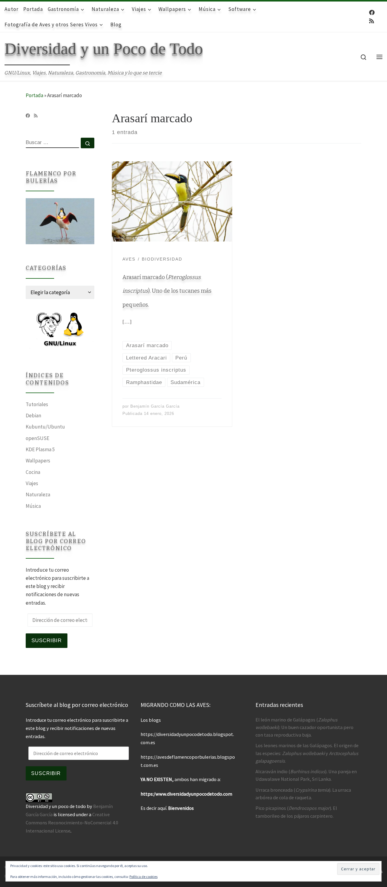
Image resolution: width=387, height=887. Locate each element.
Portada (34, 95)
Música (33, 506)
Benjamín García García (155, 406)
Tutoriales (37, 404)
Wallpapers (38, 460)
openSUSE (37, 438)
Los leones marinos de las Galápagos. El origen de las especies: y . (307, 753)
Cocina (33, 472)
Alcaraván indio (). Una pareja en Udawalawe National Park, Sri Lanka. (306, 775)
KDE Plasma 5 (40, 449)
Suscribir (46, 640)
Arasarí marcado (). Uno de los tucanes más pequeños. (166, 291)
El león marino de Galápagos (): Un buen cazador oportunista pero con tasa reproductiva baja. (304, 727)
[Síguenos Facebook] (372, 12)
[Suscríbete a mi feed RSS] (371, 21)
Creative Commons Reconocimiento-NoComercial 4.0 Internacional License (72, 822)
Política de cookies (143, 876)
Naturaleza (38, 494)
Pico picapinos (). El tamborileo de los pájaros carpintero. (296, 812)
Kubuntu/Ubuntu (45, 426)
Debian (33, 415)
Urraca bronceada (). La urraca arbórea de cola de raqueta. (303, 793)
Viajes (32, 483)
